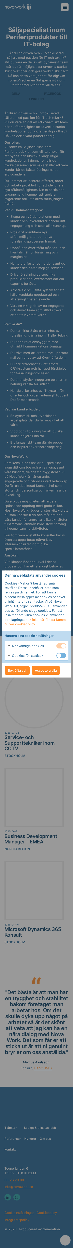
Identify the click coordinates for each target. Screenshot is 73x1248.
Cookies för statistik (27, 656)
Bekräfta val (17, 670)
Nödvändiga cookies (27, 646)
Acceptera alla (46, 670)
